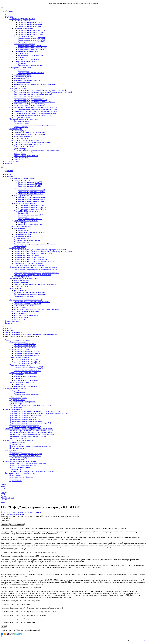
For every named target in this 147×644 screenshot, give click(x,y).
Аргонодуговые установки (24, 36)
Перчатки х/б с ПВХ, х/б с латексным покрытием (32, 142)
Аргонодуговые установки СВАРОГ (31, 40)
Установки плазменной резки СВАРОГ (32, 48)
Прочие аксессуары (21, 127)
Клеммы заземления (21, 123)
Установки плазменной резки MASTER (32, 46)
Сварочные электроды (17, 88)
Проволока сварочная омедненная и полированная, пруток (35, 109)
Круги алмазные (20, 159)
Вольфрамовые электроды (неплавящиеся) (29, 104)
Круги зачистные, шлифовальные (26, 156)
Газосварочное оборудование (20, 67)
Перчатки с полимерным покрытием (27, 144)
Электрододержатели (21, 121)
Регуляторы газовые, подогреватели (27, 80)
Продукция (9, 17)
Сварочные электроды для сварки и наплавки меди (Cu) (34, 102)
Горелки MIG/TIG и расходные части (27, 51)
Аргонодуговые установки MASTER (31, 38)
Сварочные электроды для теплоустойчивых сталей (33, 94)
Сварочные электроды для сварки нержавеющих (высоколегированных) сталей (43, 92)
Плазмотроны (23, 63)
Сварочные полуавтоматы (23, 28)
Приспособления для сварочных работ (23, 119)
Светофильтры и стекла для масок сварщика (30, 132)
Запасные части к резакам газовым (31, 73)
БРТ (2, 490)
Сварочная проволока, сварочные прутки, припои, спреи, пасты (33, 107)
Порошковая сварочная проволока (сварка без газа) (32, 115)
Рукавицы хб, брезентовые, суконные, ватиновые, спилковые (36, 150)
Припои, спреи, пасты (22, 117)
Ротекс (3, 496)
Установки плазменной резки (24, 44)
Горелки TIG (22, 57)
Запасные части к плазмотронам (30, 65)
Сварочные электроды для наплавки (27, 96)
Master (3, 486)
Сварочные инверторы (22, 21)
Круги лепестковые (21, 158)
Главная (8, 15)
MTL (3, 502)
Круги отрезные (20, 154)
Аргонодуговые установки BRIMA (31, 42)
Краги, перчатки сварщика (23, 136)
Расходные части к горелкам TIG (30, 59)
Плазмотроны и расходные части (26, 61)
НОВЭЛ (4, 500)
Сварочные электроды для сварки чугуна (29, 98)
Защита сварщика (15, 129)
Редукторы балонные (21, 78)
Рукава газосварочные (22, 82)
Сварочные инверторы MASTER (30, 24)
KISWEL (4, 492)
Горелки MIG (23, 53)
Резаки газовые (19, 69)
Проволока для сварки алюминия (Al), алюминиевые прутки (36, 113)
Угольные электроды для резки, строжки (29, 105)
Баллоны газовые (20, 86)
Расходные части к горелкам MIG (30, 55)
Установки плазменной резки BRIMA (32, 49)
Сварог (3, 484)
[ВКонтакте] (2, 634)
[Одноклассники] (5, 634)
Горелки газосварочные (22, 75)
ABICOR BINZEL (7, 498)
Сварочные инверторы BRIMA (29, 26)
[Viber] (11, 634)
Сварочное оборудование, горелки (22, 19)
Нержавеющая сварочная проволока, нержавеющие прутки (35, 111)
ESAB (3, 494)
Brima (3, 488)
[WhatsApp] (14, 634)
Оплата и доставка (12, 161)
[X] (8, 634)
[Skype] (17, 634)
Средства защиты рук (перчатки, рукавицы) (25, 140)
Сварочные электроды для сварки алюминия (30, 100)
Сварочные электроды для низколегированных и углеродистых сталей (40, 90)
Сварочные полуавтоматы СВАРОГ (31, 32)
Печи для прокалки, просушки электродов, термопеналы (35, 125)
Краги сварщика (20, 148)
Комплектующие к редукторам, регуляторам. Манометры (35, 84)
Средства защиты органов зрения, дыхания (30, 134)
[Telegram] (20, 634)
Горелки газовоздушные (23, 77)
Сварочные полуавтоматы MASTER (31, 30)
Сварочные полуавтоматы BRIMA (30, 34)
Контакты (8, 163)
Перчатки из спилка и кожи (24, 146)
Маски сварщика (20, 131)
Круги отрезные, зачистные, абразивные (24, 152)
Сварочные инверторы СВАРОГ (30, 22)
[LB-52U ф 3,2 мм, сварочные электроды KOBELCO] (21, 516)
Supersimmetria (142, 640)
